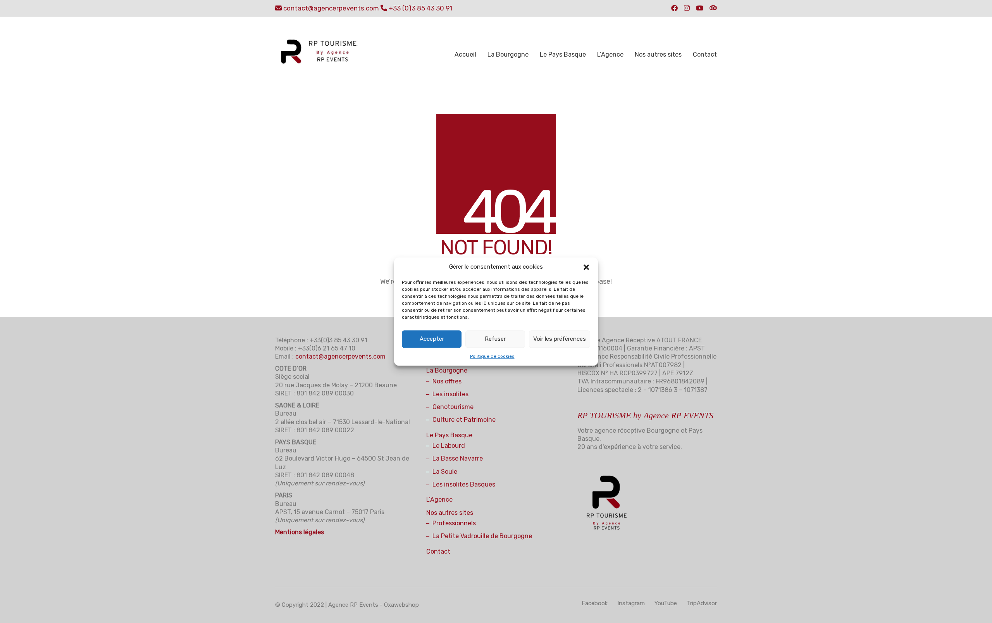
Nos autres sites (449, 512)
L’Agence (439, 499)
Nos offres (447, 381)
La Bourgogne (446, 370)
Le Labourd (448, 445)
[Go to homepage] (323, 54)
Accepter (432, 338)
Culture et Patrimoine (464, 419)
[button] (586, 267)
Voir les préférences (559, 338)
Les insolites (450, 394)
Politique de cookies (492, 356)
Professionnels (454, 523)
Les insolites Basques (463, 484)
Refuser (495, 338)
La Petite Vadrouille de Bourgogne (482, 536)
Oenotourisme (453, 407)
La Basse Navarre (457, 458)
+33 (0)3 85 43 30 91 (420, 8)
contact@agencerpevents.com (331, 8)
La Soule (444, 471)
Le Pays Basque (449, 435)
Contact (438, 551)
